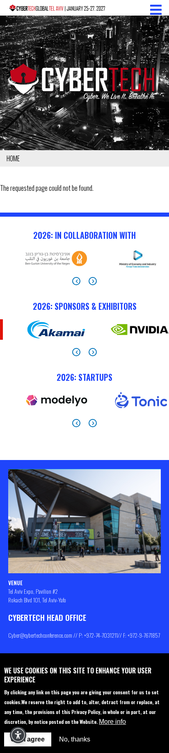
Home (13, 158)
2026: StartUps (84, 377)
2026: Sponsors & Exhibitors (85, 306)
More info (112, 721)
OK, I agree (28, 739)
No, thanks (74, 739)
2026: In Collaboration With (84, 235)
